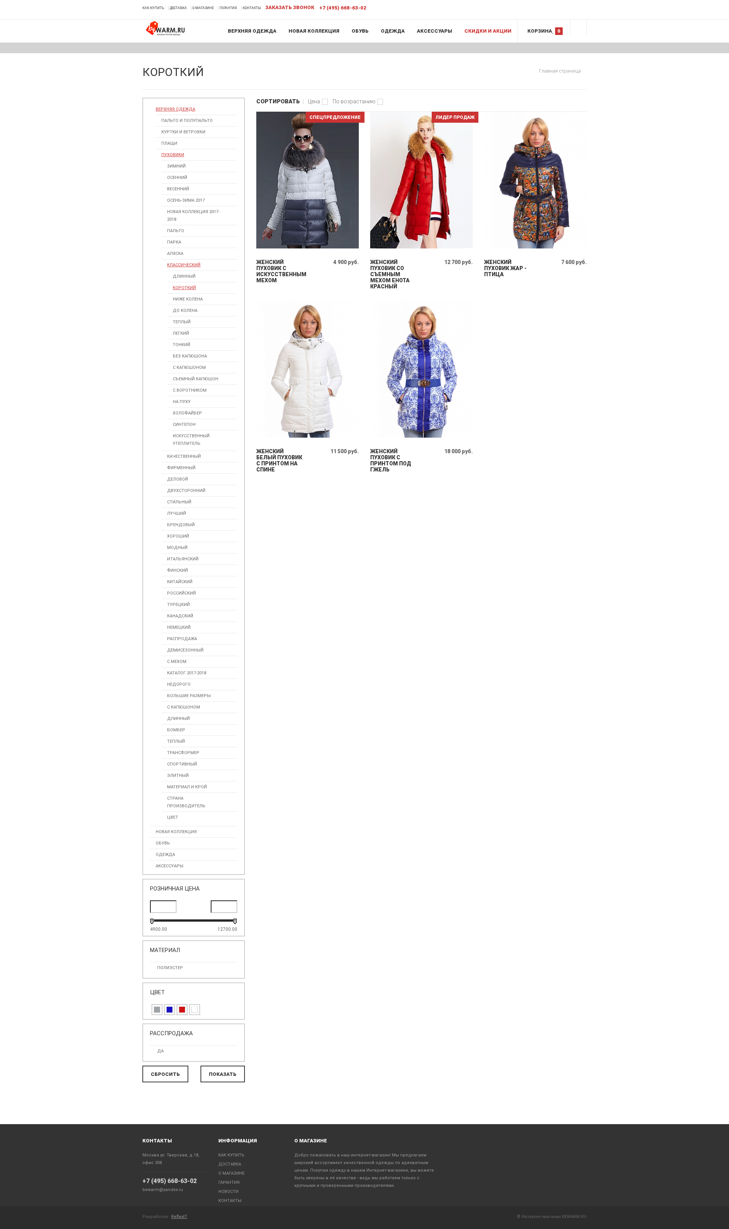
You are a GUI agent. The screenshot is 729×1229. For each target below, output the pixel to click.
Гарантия (228, 8)
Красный (182, 1009)
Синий (169, 1009)
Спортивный (182, 764)
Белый (194, 1009)
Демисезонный (185, 650)
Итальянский (183, 559)
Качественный (184, 456)
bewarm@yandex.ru (162, 1189)
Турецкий (178, 604)
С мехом (176, 661)
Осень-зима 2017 (186, 200)
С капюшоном (189, 367)
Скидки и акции (487, 31)
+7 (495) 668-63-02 (169, 1181)
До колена (185, 310)
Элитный (178, 775)
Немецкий (179, 627)
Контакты (252, 8)
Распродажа (182, 638)
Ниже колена (188, 299)
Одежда (393, 31)
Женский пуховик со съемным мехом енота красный (390, 274)
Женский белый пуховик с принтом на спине (279, 460)
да (160, 1051)
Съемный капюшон (195, 378)
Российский (181, 593)
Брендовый (181, 524)
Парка (174, 242)
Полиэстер (170, 967)
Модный (177, 547)
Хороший (178, 536)
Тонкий (181, 344)
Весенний (178, 189)
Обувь (360, 31)
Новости (228, 1191)
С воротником (190, 390)
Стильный (179, 502)
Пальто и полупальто (187, 120)
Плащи (169, 143)
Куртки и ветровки (183, 132)
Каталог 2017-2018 (186, 673)
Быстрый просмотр (308, 246)
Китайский (180, 581)
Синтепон (184, 424)
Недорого (179, 684)
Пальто (175, 230)
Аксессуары (434, 31)
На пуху (182, 401)
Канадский (180, 616)
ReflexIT (179, 1216)
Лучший (176, 513)
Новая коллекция (314, 31)
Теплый (182, 322)
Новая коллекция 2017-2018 (193, 215)
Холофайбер (187, 413)
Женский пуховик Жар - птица (505, 268)
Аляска (175, 253)
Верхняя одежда (252, 31)
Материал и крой (187, 787)
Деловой (177, 479)
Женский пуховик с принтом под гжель (390, 460)
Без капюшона (190, 356)
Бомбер (176, 730)
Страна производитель (186, 802)
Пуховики (172, 154)
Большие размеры (189, 695)
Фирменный (181, 467)
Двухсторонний (186, 490)
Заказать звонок (289, 7)
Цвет (172, 817)
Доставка (178, 8)
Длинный (184, 276)
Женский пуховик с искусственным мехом (279, 271)
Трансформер (183, 752)
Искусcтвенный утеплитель (191, 439)
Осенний (177, 177)
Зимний (176, 166)
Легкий (181, 333)
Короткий (184, 287)
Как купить (153, 8)
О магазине (203, 8)
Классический (183, 265)
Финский (177, 570)
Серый (157, 1009)
